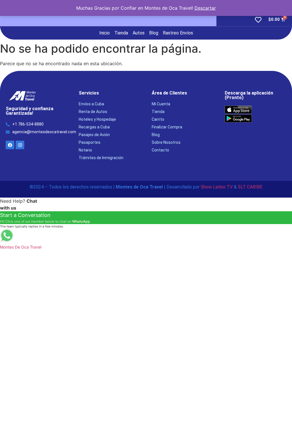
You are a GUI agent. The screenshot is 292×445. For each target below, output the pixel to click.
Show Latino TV (217, 187)
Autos (139, 33)
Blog (153, 33)
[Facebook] (10, 145)
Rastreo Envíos (178, 33)
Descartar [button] (205, 8)
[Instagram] (20, 145)
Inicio (104, 33)
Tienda (121, 33)
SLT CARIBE (250, 187)
